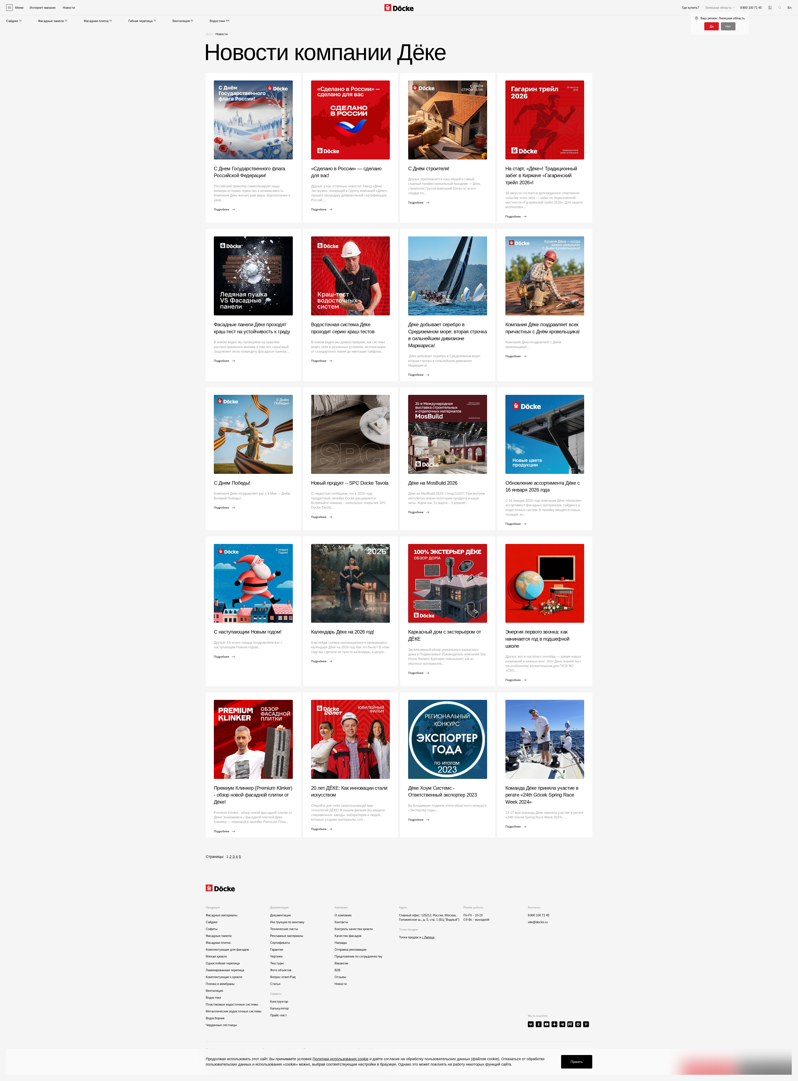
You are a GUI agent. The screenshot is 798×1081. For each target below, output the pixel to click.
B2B (337, 970)
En (789, 7)
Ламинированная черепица (225, 970)
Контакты (341, 922)
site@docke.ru (538, 922)
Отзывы (340, 977)
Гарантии (276, 949)
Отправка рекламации (350, 949)
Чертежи (276, 956)
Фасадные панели (51, 21)
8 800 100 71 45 (538, 915)
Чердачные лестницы (221, 1025)
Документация (280, 915)
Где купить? (690, 7)
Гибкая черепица (140, 21)
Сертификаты (280, 942)
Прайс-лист (278, 1015)
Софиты (212, 929)
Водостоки (217, 21)
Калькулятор (279, 1008)
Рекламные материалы (286, 936)
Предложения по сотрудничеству (358, 956)
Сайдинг (12, 21)
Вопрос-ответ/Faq (283, 977)
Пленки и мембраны (220, 984)
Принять (577, 1062)
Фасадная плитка (96, 21)
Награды (341, 942)
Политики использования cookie (340, 1059)
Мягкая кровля (216, 956)
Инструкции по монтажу (287, 922)
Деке (209, 34)
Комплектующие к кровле (224, 977)
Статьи (275, 984)
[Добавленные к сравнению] (770, 7)
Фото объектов (280, 970)
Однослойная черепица (223, 963)
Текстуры (277, 963)
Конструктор (279, 1001)
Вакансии (341, 963)
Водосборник (215, 1018)
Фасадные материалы (221, 915)
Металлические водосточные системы (233, 1011)
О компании (343, 915)
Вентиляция (181, 21)
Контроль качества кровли (354, 929)
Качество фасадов (348, 936)
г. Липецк (428, 937)
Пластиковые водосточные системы (232, 1004)
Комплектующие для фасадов (227, 949)
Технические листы (284, 929)
